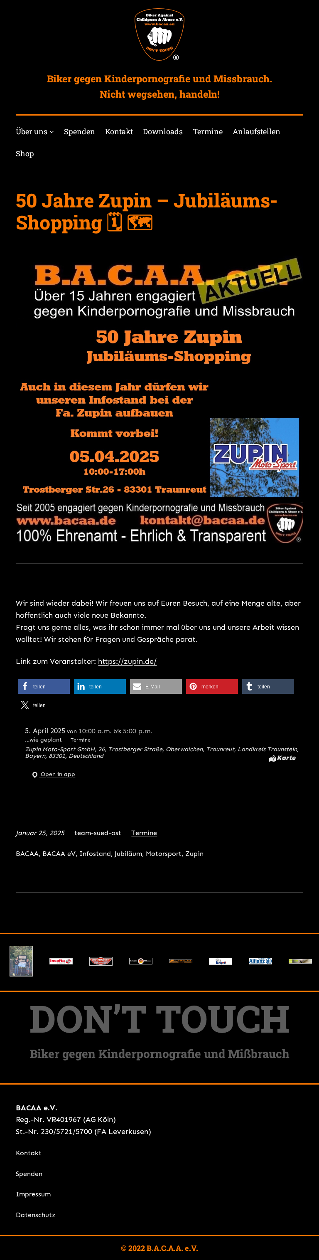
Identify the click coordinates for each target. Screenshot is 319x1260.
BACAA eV (59, 854)
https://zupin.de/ (127, 661)
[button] (44, 686)
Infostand (95, 854)
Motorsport (164, 854)
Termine (144, 833)
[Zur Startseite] (159, 34)
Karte (286, 758)
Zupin (194, 854)
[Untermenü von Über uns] (51, 131)
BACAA (27, 854)
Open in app (57, 774)
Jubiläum (128, 854)
